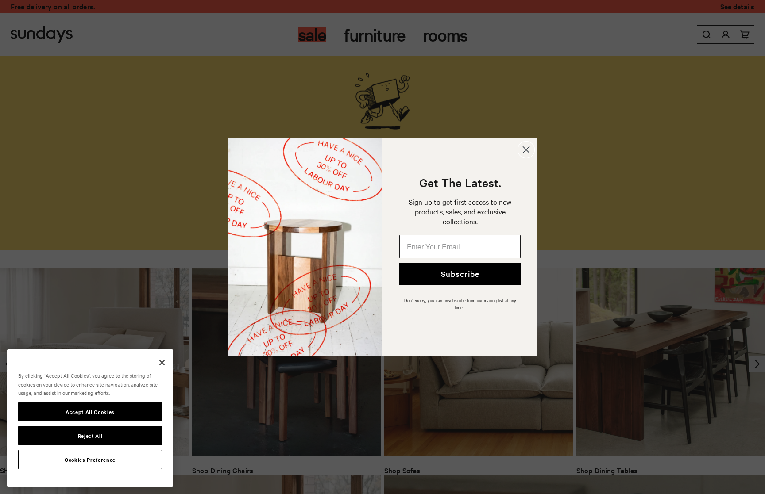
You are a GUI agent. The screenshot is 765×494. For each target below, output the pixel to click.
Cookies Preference (90, 459)
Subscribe (460, 273)
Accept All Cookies (90, 411)
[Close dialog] (526, 149)
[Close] (162, 362)
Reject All (90, 435)
